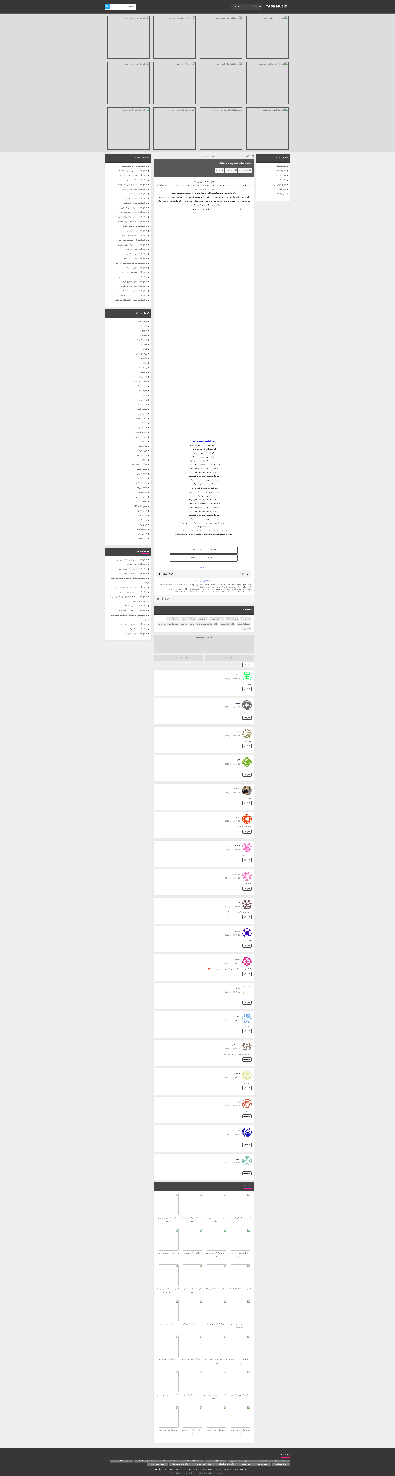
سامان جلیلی (142, 409)
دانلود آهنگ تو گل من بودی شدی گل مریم (131, 560)
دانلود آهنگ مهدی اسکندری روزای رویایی (131, 569)
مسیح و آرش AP (140, 506)
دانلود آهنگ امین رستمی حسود (135, 199)
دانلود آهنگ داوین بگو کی (137, 564)
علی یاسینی (143, 446)
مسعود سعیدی (141, 497)
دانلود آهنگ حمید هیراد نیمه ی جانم (133, 277)
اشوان (144, 331)
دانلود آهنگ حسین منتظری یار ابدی (133, 282)
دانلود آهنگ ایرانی (176, 1473)
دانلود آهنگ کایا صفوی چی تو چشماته (133, 611)
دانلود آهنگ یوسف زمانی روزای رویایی (132, 245)
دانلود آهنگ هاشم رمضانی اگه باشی (133, 606)
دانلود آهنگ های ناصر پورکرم (207, 624)
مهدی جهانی (142, 515)
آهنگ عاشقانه (245, 619)
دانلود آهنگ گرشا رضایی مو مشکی (134, 286)
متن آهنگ (184, 624)
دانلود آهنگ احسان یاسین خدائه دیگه (132, 171)
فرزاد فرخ (143, 451)
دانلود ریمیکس (280, 185)
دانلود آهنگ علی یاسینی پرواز (136, 254)
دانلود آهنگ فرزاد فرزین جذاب (135, 226)
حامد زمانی (143, 377)
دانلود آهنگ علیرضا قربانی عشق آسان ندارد (130, 263)
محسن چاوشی (142, 469)
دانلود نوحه (262, 1464)
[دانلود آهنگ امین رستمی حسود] (128, 83)
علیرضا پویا (143, 428)
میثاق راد (143, 525)
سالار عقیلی (142, 414)
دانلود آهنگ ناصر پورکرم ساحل (235, 163)
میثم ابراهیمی (141, 529)
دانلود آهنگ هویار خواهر (137, 629)
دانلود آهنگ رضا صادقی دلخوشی (134, 574)
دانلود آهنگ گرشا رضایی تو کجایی (134, 189)
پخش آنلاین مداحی (203, 1464)
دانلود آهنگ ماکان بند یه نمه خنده (134, 624)
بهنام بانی (143, 358)
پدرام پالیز (143, 368)
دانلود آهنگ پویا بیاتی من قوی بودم (133, 175)
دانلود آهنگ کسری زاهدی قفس (135, 203)
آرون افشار (142, 326)
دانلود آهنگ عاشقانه (227, 624)
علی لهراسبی (142, 442)
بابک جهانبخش (141, 354)
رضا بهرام (143, 400)
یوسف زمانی (142, 539)
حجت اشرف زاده (140, 381)
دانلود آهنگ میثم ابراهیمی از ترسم (133, 180)
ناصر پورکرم (202, 181)
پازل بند (144, 363)
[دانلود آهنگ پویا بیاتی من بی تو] (174, 128)
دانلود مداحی (281, 171)
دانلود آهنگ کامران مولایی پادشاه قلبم (132, 222)
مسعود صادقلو (141, 502)
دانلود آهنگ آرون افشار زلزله (135, 259)
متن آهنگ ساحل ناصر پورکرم (168, 624)
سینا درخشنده (141, 418)
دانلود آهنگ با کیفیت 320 (202, 558)
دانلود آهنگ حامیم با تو (138, 194)
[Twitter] (158, 599)
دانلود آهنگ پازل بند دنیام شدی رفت (133, 240)
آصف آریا (143, 335)
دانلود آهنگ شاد (169, 1461)
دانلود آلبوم (281, 180)
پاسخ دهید (246, 689)
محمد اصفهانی (142, 474)
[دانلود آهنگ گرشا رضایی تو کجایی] (221, 83)
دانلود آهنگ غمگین (121, 1461)
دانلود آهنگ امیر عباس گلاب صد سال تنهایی (130, 587)
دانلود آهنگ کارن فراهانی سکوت (134, 166)
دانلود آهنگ (281, 166)
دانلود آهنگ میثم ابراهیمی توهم (134, 236)
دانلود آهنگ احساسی (189, 619)
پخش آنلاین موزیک (216, 619)
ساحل (192, 624)
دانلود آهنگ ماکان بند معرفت (136, 268)
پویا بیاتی (143, 372)
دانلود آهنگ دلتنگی (243, 624)
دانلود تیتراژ (281, 175)
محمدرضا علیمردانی (139, 478)
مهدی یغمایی (142, 520)
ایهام (145, 349)
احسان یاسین (142, 321)
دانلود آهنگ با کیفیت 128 (202, 550)
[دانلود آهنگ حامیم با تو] (174, 83)
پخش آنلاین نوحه (157, 1464)
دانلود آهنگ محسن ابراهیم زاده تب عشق (131, 300)
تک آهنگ (282, 189)
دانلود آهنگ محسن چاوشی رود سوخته (132, 185)
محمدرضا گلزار (141, 483)
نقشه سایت (237, 7)
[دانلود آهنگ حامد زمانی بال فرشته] (128, 128)
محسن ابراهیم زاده (139, 465)
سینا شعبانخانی (141, 423)
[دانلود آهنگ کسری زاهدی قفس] (267, 128)
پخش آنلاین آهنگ (232, 619)
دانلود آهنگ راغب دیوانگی (137, 231)
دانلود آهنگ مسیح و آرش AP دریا (134, 208)
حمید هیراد (142, 391)
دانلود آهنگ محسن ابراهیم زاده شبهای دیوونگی (129, 217)
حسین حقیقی (142, 386)
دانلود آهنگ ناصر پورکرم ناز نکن (134, 272)
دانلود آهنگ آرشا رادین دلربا (136, 249)
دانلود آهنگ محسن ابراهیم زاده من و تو (131, 212)
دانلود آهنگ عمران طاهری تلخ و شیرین (132, 592)
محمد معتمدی (142, 492)
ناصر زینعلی (142, 534)
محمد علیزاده (142, 488)
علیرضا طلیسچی (141, 432)
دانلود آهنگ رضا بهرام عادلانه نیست (133, 291)
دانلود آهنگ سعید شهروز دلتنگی (134, 634)
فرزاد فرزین (142, 455)
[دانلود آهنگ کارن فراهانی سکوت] (267, 37)
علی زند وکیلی (141, 437)
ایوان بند (143, 345)
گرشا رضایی (142, 460)
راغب (145, 395)
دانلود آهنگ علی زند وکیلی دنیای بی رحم (131, 296)
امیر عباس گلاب (141, 340)
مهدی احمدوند (141, 511)
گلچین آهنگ (281, 194)
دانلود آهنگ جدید (253, 7)
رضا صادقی (142, 405)
